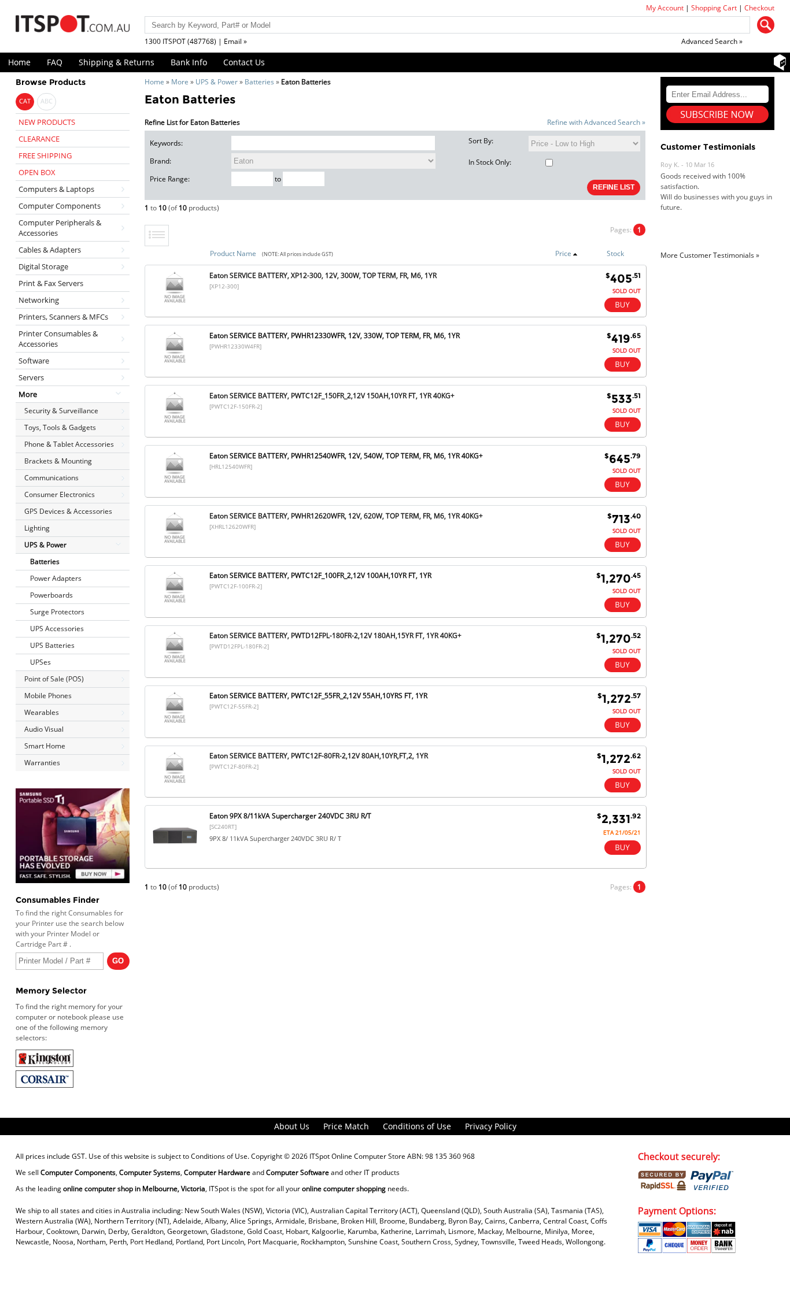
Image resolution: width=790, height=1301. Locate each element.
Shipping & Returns (116, 62)
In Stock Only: (489, 162)
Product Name (233, 253)
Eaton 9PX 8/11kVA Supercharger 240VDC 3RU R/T (290, 816)
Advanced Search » (712, 41)
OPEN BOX (37, 172)
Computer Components (60, 206)
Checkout (759, 8)
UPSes (40, 662)
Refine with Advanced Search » (596, 122)
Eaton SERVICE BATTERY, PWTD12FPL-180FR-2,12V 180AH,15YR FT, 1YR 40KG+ (335, 635)
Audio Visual (44, 729)
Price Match (346, 1126)
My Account (665, 8)
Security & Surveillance (61, 411)
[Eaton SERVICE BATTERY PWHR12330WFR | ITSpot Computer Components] (174, 363)
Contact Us (244, 62)
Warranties (42, 763)
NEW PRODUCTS (47, 122)
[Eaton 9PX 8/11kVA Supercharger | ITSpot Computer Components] (175, 857)
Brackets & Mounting (58, 461)
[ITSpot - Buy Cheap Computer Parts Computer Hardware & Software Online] (73, 25)
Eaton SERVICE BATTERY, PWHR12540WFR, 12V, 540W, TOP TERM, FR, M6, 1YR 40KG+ (346, 456)
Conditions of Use (417, 1126)
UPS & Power (216, 82)
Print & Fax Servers (51, 283)
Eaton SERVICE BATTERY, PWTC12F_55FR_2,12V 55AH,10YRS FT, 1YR (318, 695)
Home (19, 62)
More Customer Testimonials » (709, 255)
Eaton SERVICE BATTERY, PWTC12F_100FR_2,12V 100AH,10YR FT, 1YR (320, 575)
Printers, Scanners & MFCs (63, 317)
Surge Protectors (57, 612)
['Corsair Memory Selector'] (44, 1085)
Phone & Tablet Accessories (69, 444)
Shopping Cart (714, 8)
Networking (39, 300)
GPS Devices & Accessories (68, 511)
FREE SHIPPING (45, 155)
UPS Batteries (52, 645)
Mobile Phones (48, 695)
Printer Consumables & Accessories (58, 338)
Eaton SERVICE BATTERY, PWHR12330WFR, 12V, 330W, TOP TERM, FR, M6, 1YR (334, 335)
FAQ (54, 62)
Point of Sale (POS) (54, 679)
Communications (51, 478)
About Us (291, 1126)
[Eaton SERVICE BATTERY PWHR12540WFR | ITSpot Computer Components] (174, 483)
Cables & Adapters (50, 249)
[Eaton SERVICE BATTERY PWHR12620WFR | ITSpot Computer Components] (174, 543)
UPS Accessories (57, 628)
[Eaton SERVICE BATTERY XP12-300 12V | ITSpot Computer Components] (174, 302)
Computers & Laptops (56, 189)
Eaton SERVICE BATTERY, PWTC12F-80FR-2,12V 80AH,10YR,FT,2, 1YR (318, 756)
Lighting (37, 528)
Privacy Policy (490, 1126)
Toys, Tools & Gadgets (60, 427)
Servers (31, 377)
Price (563, 253)
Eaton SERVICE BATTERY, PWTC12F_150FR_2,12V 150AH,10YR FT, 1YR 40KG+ (332, 396)
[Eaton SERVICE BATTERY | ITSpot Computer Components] (174, 423)
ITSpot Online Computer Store (357, 1156)
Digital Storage (43, 266)
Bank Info (189, 62)
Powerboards (51, 595)
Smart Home (44, 746)
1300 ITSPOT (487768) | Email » (196, 41)
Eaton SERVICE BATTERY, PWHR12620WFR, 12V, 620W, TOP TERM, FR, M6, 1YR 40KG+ (346, 516)
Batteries (259, 82)
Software (34, 360)
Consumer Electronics (59, 494)
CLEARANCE (39, 139)
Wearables (41, 712)
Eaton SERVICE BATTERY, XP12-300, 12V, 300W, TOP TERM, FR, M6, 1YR (323, 275)
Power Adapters (56, 578)
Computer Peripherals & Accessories (60, 227)
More (180, 82)
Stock (615, 253)
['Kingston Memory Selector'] (44, 1064)
